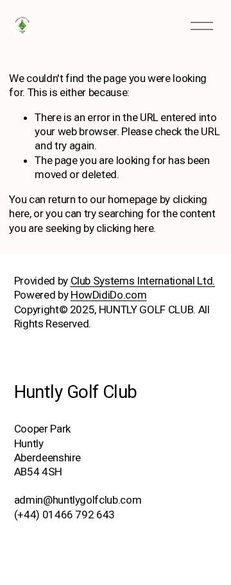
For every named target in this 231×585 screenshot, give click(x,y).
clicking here (125, 228)
